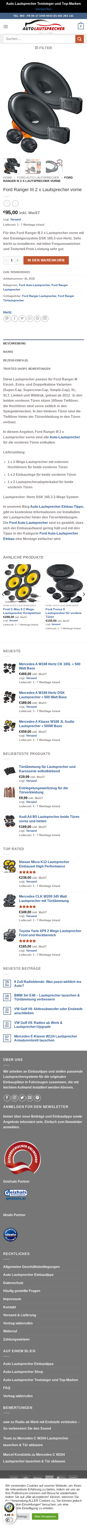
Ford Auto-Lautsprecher (38, 177)
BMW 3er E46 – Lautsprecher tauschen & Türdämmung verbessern (47, 997)
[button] (5, 26)
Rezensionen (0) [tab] (15, 360)
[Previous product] (15, 203)
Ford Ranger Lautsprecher (39, 296)
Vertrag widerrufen (18, 1323)
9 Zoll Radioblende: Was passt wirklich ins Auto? (47, 983)
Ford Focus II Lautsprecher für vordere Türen (64, 613)
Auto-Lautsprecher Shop (23, 1372)
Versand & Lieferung (19, 1315)
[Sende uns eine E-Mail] (29, 1098)
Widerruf (10, 1331)
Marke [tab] (8, 351)
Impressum (12, 1299)
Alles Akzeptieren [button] (45, 1516)
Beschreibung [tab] (14, 343)
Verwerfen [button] (43, 9)
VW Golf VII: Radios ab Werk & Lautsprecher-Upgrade (38, 1024)
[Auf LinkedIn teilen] (45, 318)
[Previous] (10, 107)
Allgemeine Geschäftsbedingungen (31, 1267)
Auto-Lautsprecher (65, 437)
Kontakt (9, 1307)
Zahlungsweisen (16, 1339)
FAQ (6, 1388)
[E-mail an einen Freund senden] (29, 318)
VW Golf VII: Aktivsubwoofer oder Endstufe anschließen (48, 1011)
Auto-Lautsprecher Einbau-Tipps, (57, 506)
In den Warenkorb (46, 260)
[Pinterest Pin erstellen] (37, 318)
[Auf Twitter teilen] (22, 318)
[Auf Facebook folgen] (7, 1098)
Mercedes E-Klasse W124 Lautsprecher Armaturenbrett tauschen (45, 1038)
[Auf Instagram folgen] (14, 1098)
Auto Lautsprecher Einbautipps (28, 1275)
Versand (15, 219)
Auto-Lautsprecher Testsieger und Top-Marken (40, 1380)
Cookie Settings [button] (17, 1516)
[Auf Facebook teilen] (14, 318)
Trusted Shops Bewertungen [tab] (26, 368)
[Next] (77, 107)
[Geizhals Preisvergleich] (16, 1198)
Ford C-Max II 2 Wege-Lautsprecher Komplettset (22, 611)
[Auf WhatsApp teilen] (7, 318)
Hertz (7, 312)
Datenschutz (13, 1283)
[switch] (9, 1520)
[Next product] (7, 203)
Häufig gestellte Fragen (21, 1291)
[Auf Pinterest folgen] (37, 1098)
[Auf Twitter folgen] (22, 1098)
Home (7, 177)
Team (7, 1438)
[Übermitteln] (79, 39)
